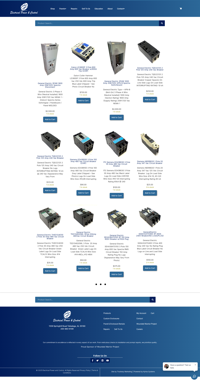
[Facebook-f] (92, 360)
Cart (152, 313)
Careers (139, 329)
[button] (50, 119)
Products (107, 313)
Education (99, 9)
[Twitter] (97, 360)
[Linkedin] (102, 360)
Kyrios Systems (149, 372)
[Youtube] (107, 360)
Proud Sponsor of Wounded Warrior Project (100, 347)
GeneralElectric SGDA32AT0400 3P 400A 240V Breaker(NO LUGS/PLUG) (150, 234)
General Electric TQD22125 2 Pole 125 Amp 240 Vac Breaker (150, 69)
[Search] (162, 23)
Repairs (74, 9)
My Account (141, 313)
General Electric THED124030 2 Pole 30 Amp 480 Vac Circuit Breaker (50, 237)
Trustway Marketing (124, 372)
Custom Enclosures (111, 318)
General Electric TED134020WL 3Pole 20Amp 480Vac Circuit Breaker (83, 234)
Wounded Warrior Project (146, 324)
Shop (52, 9)
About (110, 9)
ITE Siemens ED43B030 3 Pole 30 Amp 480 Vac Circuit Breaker (116, 164)
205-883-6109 (67, 329)
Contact (120, 9)
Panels (62, 9)
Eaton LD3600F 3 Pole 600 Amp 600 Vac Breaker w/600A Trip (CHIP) (83, 69)
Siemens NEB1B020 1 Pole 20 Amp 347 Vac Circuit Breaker (150, 162)
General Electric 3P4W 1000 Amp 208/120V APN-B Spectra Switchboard (116, 83)
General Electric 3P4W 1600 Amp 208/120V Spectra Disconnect (50, 85)
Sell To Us (86, 9)
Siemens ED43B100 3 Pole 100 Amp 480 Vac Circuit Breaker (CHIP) (83, 161)
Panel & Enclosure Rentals (114, 324)
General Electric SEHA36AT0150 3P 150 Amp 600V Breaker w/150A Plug (116, 237)
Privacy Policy (85, 370)
